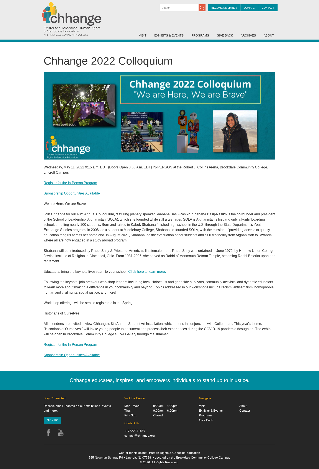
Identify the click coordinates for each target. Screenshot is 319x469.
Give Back (225, 35)
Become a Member (224, 7)
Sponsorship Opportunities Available (72, 193)
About (269, 35)
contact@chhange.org (139, 435)
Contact (268, 7)
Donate (249, 7)
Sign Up (52, 420)
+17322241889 (134, 430)
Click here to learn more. (147, 271)
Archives (248, 35)
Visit (142, 35)
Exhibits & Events (169, 35)
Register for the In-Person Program (70, 183)
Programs (200, 35)
